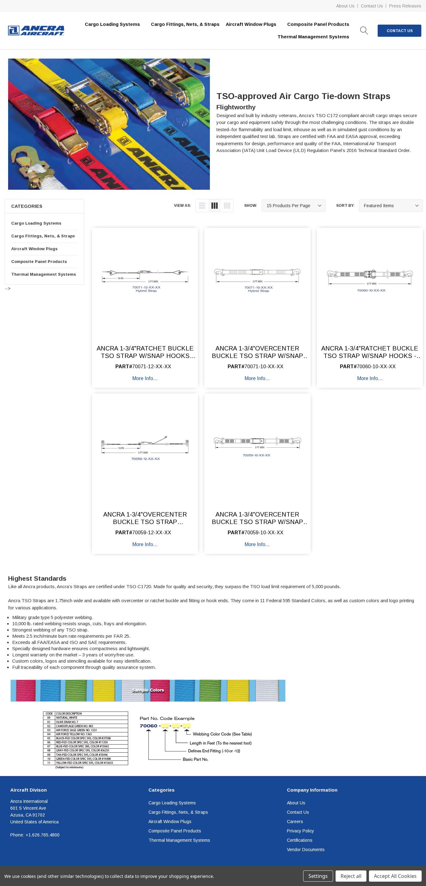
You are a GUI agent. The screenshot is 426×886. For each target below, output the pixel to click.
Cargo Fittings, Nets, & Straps (185, 24)
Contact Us (372, 5)
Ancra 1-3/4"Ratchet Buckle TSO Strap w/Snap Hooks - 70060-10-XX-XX (369, 356)
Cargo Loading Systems (36, 223)
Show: (250, 205)
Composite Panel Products (39, 261)
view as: (182, 205)
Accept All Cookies (395, 876)
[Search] (364, 30)
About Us (345, 5)
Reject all (351, 876)
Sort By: (345, 205)
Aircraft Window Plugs (34, 248)
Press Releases (405, 5)
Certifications (299, 840)
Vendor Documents (306, 849)
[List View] (202, 205)
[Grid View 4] (227, 205)
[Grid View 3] (214, 205)
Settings (318, 876)
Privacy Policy (300, 830)
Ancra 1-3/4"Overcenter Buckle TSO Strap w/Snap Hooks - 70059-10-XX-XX (257, 522)
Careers (295, 821)
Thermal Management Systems (43, 274)
